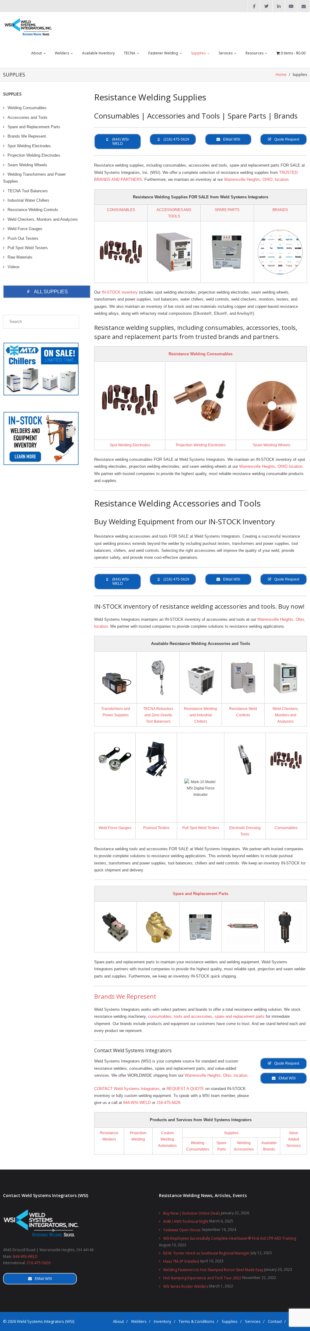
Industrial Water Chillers (28, 200)
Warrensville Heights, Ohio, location (216, 1075)
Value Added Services (293, 1139)
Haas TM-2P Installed (181, 1261)
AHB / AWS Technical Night (185, 1221)
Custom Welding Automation (167, 1139)
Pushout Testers (156, 828)
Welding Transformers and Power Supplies (34, 178)
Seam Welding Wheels (271, 445)
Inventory (162, 1321)
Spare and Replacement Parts (200, 893)
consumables (159, 1016)
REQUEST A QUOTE (185, 1088)
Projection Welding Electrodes (201, 445)
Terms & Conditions (196, 1321)
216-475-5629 (168, 1102)
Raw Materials (20, 257)
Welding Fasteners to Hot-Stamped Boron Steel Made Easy (213, 1269)
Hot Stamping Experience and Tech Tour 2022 (202, 1278)
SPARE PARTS (227, 210)
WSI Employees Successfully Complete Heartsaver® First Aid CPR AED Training (229, 1238)
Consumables (286, 828)
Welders (139, 1321)
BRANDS (280, 210)
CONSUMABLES (121, 210)
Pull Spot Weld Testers (200, 828)
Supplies (231, 1133)
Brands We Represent (125, 996)
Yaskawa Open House (182, 1229)
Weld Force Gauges (115, 828)
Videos (14, 267)
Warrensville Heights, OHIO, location (256, 179)
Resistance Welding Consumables (200, 354)
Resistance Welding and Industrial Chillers (200, 715)
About (118, 1321)
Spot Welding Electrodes (130, 445)
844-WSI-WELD (137, 1102)
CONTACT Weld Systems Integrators (127, 1088)
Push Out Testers (23, 238)
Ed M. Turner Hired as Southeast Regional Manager (206, 1253)
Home (281, 74)
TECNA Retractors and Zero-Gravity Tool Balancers (158, 715)
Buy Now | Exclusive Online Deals (191, 1213)
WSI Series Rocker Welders (185, 1286)
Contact (275, 1321)
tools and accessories (193, 1016)
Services (253, 1321)
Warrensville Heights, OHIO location (270, 466)
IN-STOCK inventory (120, 292)
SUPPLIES (12, 94)
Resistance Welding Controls (33, 209)
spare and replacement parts (240, 1016)
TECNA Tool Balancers (28, 191)
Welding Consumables (27, 108)
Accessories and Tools (28, 117)
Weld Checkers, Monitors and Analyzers (285, 715)
